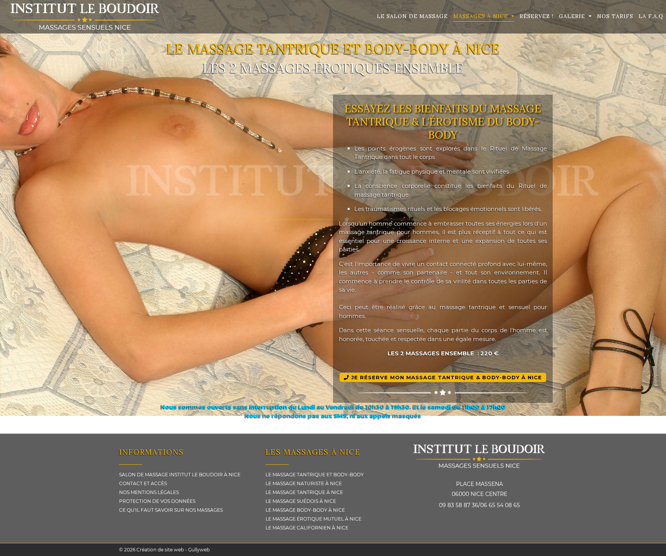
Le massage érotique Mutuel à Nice (314, 519)
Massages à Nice (481, 16)
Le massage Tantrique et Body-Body (315, 474)
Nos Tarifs (615, 16)
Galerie (573, 16)
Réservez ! (536, 16)
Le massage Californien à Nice (307, 528)
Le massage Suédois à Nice (301, 501)
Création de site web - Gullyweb (172, 550)
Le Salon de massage (412, 16)
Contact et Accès (143, 483)
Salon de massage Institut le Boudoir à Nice (179, 474)
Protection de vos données (157, 501)
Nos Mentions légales (149, 492)
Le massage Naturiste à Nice (304, 483)
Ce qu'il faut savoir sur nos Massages (171, 510)
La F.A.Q (651, 16)
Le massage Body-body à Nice (305, 510)
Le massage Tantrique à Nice (304, 492)
